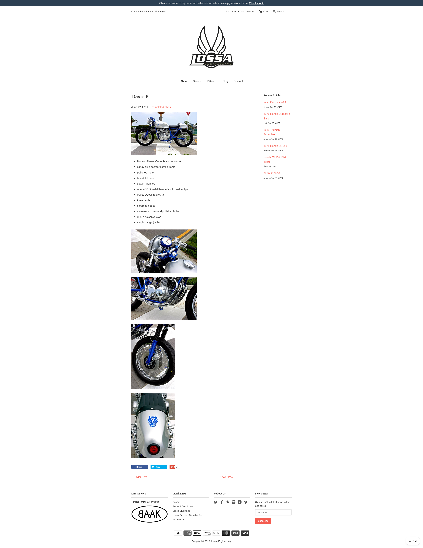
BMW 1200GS (272, 173)
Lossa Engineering (221, 541)
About (183, 81)
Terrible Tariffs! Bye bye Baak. (145, 501)
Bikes (211, 81)
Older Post (141, 477)
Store (196, 81)
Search (176, 502)
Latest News (138, 493)
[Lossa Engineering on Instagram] (233, 502)
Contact (238, 81)
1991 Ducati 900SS (275, 102)
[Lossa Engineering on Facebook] (222, 502)
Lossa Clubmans (181, 510)
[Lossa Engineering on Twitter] (216, 502)
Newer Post (226, 477)
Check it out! (256, 3)
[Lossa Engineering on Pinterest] (228, 502)
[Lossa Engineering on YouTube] (240, 502)
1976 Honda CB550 (275, 146)
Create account (246, 11)
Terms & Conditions (183, 506)
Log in (229, 11)
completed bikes (161, 107)
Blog (225, 81)
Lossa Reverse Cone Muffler (187, 515)
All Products (179, 519)
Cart (265, 11)
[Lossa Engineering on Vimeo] (246, 502)
